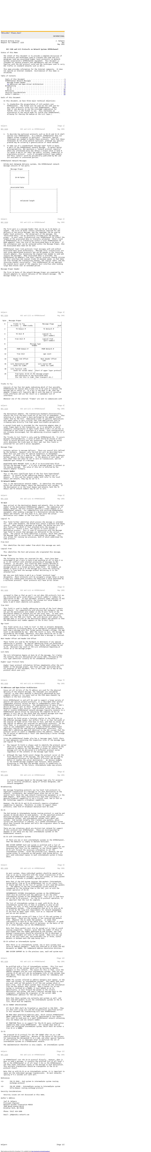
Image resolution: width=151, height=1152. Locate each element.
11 (64, 89)
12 (64, 91)
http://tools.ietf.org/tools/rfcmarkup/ (40, 1151)
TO (8, 84)
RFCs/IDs (5, 33)
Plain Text (15, 33)
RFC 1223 (4, 129)
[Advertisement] (67, 15)
